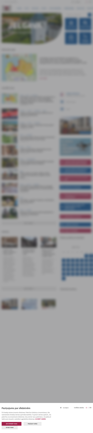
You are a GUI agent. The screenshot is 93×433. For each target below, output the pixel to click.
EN (90, 408)
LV (86, 408)
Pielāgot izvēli (32, 424)
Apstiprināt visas (11, 424)
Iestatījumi (66, 408)
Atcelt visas (10, 427)
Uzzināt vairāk (40, 419)
